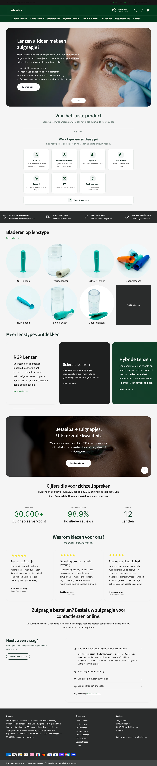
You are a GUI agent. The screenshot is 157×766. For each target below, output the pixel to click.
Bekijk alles (11, 238)
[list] (78, 217)
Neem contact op (17, 656)
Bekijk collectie (77, 463)
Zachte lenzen (97, 322)
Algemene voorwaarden (35, 763)
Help (115, 2)
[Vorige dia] (73, 100)
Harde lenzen (81, 724)
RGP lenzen (23, 322)
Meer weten (19, 391)
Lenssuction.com (17, 763)
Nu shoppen (27, 87)
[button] (135, 10)
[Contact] (142, 10)
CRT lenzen (23, 281)
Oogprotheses (133, 281)
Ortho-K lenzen (96, 281)
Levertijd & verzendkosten (67, 763)
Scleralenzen (60, 322)
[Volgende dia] (83, 100)
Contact (137, 18)
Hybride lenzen (60, 281)
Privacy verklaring (51, 763)
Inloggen (126, 2)
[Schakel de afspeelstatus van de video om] (144, 470)
